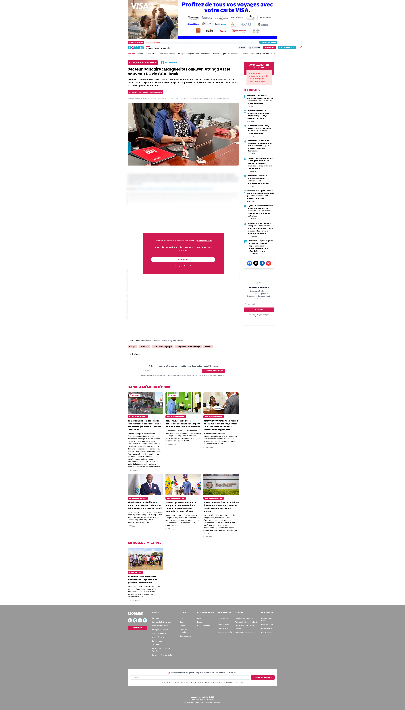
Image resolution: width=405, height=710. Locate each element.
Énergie (200, 622)
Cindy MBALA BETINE (221, 98)
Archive (208, 347)
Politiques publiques (160, 629)
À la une (155, 618)
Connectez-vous (204, 241)
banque (132, 347)
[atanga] (183, 134)
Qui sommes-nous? (267, 619)
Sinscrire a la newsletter (213, 371)
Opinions (155, 645)
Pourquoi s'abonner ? (183, 266)
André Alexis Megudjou (163, 347)
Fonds (182, 626)
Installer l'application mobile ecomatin (147, 92)
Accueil (130, 341)
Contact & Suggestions (244, 632)
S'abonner (183, 259)
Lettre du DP (266, 632)
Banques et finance (160, 626)
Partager (136, 354)
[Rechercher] (301, 47)
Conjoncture (157, 641)
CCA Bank (144, 347)
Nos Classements (159, 633)
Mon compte (223, 618)
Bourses (183, 622)
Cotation (183, 618)
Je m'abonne (269, 48)
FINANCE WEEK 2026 (268, 42)
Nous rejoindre (267, 624)
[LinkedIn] (262, 263)
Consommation (203, 626)
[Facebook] (249, 263)
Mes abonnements (224, 623)
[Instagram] (268, 263)
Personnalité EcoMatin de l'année (162, 649)
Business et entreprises (161, 622)
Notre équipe (266, 628)
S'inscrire (259, 309)
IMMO (199, 618)
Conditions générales (244, 618)
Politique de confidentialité (246, 622)
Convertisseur (185, 636)
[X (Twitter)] (255, 263)
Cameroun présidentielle (162, 655)
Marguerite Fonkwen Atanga (188, 347)
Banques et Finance (143, 341)
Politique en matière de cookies (244, 627)
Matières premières (184, 630)
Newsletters (223, 628)
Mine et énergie (158, 637)
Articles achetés (225, 632)
